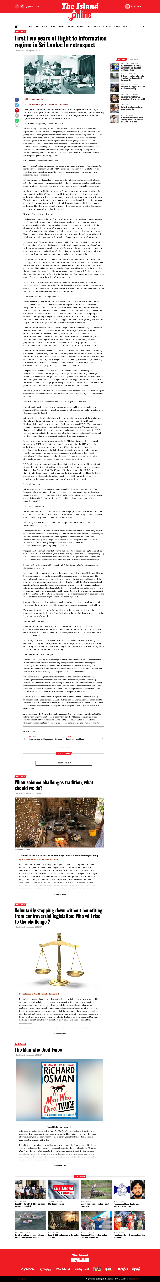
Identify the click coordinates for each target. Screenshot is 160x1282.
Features (45, 26)
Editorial (80, 26)
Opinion (71, 26)
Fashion (88, 26)
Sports (53, 26)
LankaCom (135, 1279)
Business (62, 26)
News (37, 26)
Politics (97, 26)
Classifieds (107, 26)
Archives (117, 26)
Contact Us (127, 26)
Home (31, 26)
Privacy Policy (20, 1279)
